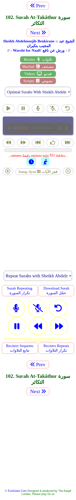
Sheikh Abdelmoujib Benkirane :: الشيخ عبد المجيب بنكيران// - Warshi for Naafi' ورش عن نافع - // (39, 45)
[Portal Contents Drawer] (38, 143)
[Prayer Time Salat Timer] (45, 161)
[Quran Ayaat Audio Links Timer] (31, 161)
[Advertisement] (38, 221)
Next (34, 32)
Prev (41, 5)
